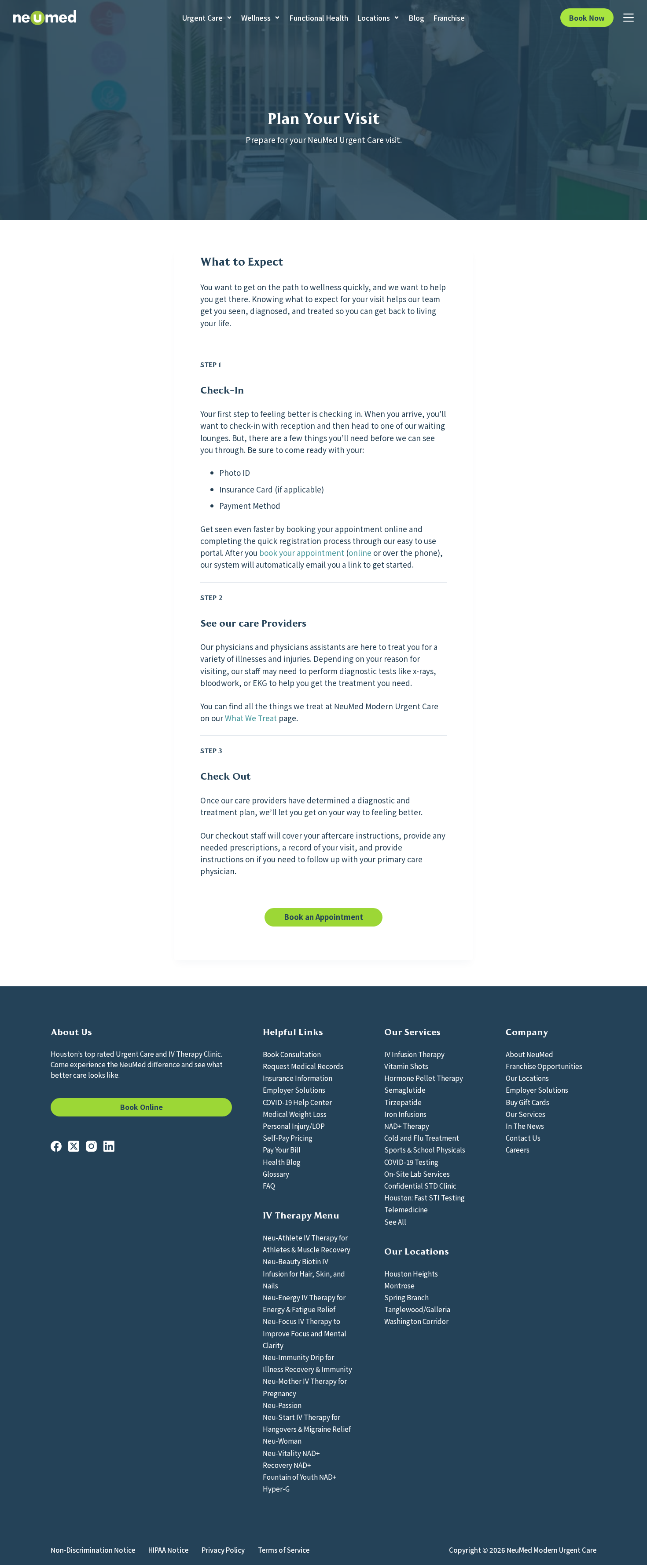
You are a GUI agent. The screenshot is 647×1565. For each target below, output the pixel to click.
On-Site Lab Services (417, 1173)
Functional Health (318, 17)
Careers (517, 1149)
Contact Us (523, 1137)
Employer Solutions (294, 1089)
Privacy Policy (223, 1550)
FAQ (269, 1185)
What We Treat (251, 717)
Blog (416, 17)
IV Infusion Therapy (414, 1054)
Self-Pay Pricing (287, 1137)
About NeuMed (529, 1054)
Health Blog (282, 1162)
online (360, 552)
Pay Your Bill (282, 1149)
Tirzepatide (403, 1102)
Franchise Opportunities (544, 1066)
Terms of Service (283, 1550)
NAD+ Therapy (406, 1126)
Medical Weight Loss (295, 1114)
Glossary (276, 1173)
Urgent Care (202, 17)
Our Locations (527, 1078)
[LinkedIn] (108, 1146)
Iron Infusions (405, 1114)
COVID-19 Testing (411, 1162)
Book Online (141, 1107)
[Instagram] (91, 1146)
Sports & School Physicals (424, 1149)
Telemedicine (406, 1209)
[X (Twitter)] (73, 1146)
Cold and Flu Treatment (421, 1137)
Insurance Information (297, 1078)
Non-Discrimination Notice (93, 1550)
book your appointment (301, 552)
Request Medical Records (303, 1066)
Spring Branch (406, 1297)
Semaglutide (405, 1089)
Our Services (525, 1114)
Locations (373, 17)
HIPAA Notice (168, 1550)
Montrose (399, 1285)
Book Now (587, 17)
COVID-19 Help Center (297, 1102)
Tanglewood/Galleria (417, 1309)
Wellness (256, 17)
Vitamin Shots (406, 1066)
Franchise (449, 17)
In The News (525, 1126)
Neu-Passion (282, 1405)
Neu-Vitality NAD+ (291, 1453)
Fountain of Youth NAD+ (299, 1476)
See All (395, 1221)
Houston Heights (411, 1273)
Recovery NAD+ (287, 1465)
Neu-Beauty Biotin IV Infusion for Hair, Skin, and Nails (304, 1273)
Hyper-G (276, 1488)
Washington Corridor (416, 1321)
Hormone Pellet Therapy (423, 1078)
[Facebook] (56, 1146)
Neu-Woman (282, 1440)
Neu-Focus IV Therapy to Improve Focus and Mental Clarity (304, 1333)
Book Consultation (292, 1054)
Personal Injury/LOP (294, 1126)
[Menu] (628, 17)
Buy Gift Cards (527, 1102)
